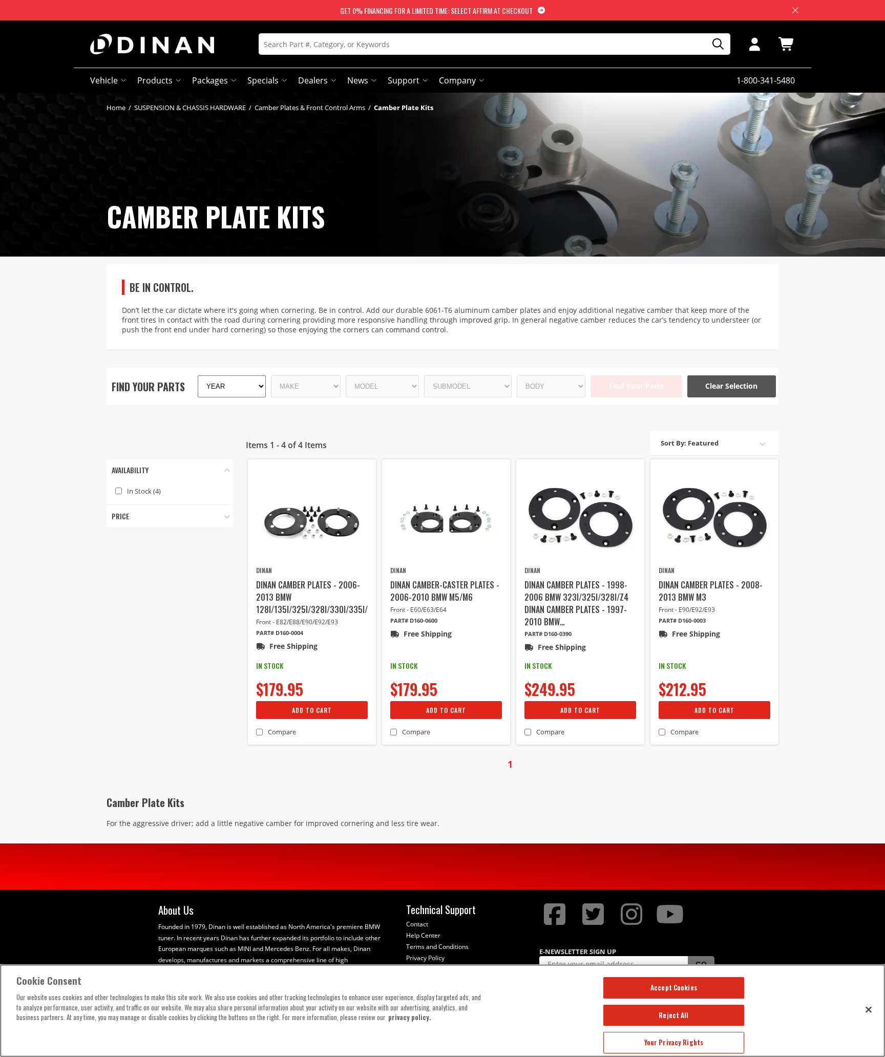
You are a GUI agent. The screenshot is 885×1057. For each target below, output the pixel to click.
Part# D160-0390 (548, 634)
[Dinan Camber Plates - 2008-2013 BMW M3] (714, 517)
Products (155, 80)
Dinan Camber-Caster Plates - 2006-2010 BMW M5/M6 (444, 591)
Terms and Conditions (437, 946)
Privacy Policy (425, 958)
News (357, 80)
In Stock (144, 491)
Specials (263, 80)
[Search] (714, 44)
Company (457, 80)
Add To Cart (312, 710)
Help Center (423, 935)
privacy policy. (409, 1017)
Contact (417, 924)
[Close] (868, 1009)
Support (403, 80)
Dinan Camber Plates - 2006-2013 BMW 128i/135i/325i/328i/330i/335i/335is (312, 597)
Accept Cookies (673, 987)
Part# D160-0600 (413, 620)
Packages (210, 80)
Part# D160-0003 (682, 620)
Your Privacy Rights (673, 1042)
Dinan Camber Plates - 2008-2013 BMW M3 (711, 591)
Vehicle (104, 80)
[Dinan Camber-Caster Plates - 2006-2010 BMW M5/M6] (446, 517)
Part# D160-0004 (279, 633)
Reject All (673, 1015)
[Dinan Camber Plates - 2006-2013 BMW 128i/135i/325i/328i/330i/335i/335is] (312, 517)
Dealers (313, 80)
